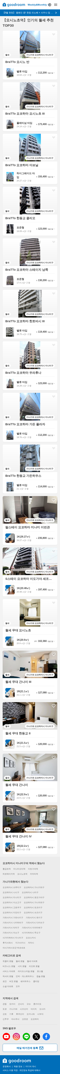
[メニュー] (55, 4)
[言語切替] (49, 4)
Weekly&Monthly (37, 4)
